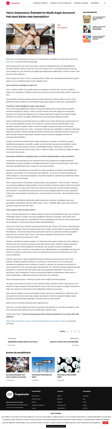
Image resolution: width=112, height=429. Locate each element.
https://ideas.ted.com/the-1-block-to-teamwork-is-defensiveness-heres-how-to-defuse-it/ (37, 321)
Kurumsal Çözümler (81, 3)
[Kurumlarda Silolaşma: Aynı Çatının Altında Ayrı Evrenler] (17, 364)
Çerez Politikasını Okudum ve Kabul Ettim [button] (56, 426)
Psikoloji (34, 402)
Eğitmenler (95, 3)
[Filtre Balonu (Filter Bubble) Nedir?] (68, 364)
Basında (85, 405)
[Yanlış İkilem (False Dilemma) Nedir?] (43, 364)
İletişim (84, 402)
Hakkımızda (86, 396)
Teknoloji (34, 408)
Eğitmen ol (85, 408)
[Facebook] (67, 331)
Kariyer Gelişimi (35, 396)
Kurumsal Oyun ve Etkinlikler (60, 3)
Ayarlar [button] (105, 422)
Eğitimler (59, 396)
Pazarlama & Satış (36, 399)
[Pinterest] (75, 331)
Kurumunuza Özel (61, 405)
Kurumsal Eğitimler (40, 3)
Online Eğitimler (61, 408)
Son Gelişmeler (62, 27)
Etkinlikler (59, 402)
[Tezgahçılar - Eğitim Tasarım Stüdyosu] (13, 3)
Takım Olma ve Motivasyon (38, 405)
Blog (58, 25)
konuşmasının (11, 62)
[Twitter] (71, 331)
